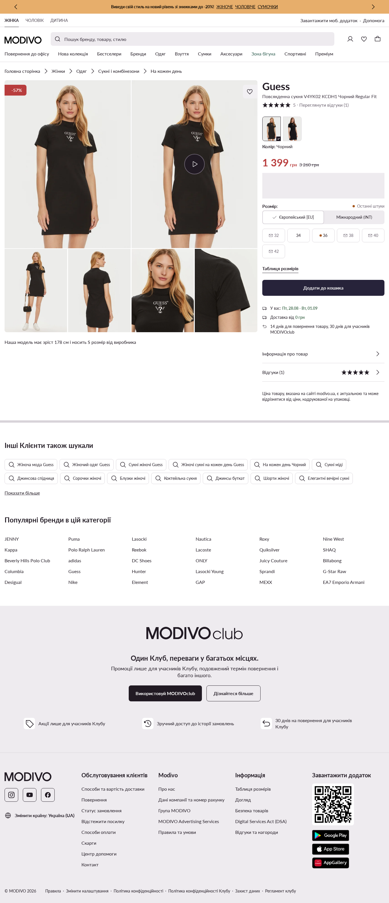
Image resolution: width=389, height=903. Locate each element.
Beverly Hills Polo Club (27, 560)
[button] (68, 164)
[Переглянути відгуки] (377, 372)
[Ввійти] (350, 39)
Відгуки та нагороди (256, 832)
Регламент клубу (280, 890)
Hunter (139, 571)
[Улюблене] (364, 39)
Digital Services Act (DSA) (260, 821)
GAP (200, 582)
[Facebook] (48, 795)
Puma (74, 539)
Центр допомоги (98, 853)
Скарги (88, 843)
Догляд (243, 799)
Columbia (14, 571)
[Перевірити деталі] (377, 354)
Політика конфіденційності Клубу (199, 890)
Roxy (264, 539)
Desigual (13, 582)
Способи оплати (98, 832)
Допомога (373, 20)
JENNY (12, 539)
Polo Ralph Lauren (86, 549)
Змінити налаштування (87, 890)
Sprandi (267, 571)
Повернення (94, 799)
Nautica (203, 539)
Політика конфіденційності (138, 890)
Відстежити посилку (102, 821)
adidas (74, 560)
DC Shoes (141, 560)
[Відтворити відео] (195, 164)
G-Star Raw (334, 571)
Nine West (333, 539)
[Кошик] (377, 39)
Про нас (166, 789)
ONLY (201, 560)
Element (140, 582)
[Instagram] (11, 795)
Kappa (11, 549)
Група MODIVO (174, 810)
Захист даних (247, 890)
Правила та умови (177, 832)
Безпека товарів (251, 810)
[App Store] (330, 849)
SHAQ (329, 549)
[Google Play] (330, 835)
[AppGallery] (330, 863)
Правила (53, 890)
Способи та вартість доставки (112, 789)
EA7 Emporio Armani (344, 582)
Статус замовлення (101, 810)
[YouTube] (29, 795)
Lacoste (203, 549)
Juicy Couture (273, 560)
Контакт (90, 864)
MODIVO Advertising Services (188, 821)
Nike (72, 582)
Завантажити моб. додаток (328, 20)
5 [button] (305, 105)
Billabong (332, 560)
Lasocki (139, 539)
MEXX (265, 582)
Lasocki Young (210, 571)
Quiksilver (269, 549)
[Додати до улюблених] (250, 91)
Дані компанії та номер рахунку (191, 799)
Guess (276, 86)
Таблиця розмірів (253, 789)
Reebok (139, 549)
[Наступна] (373, 7)
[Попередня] (16, 7)
